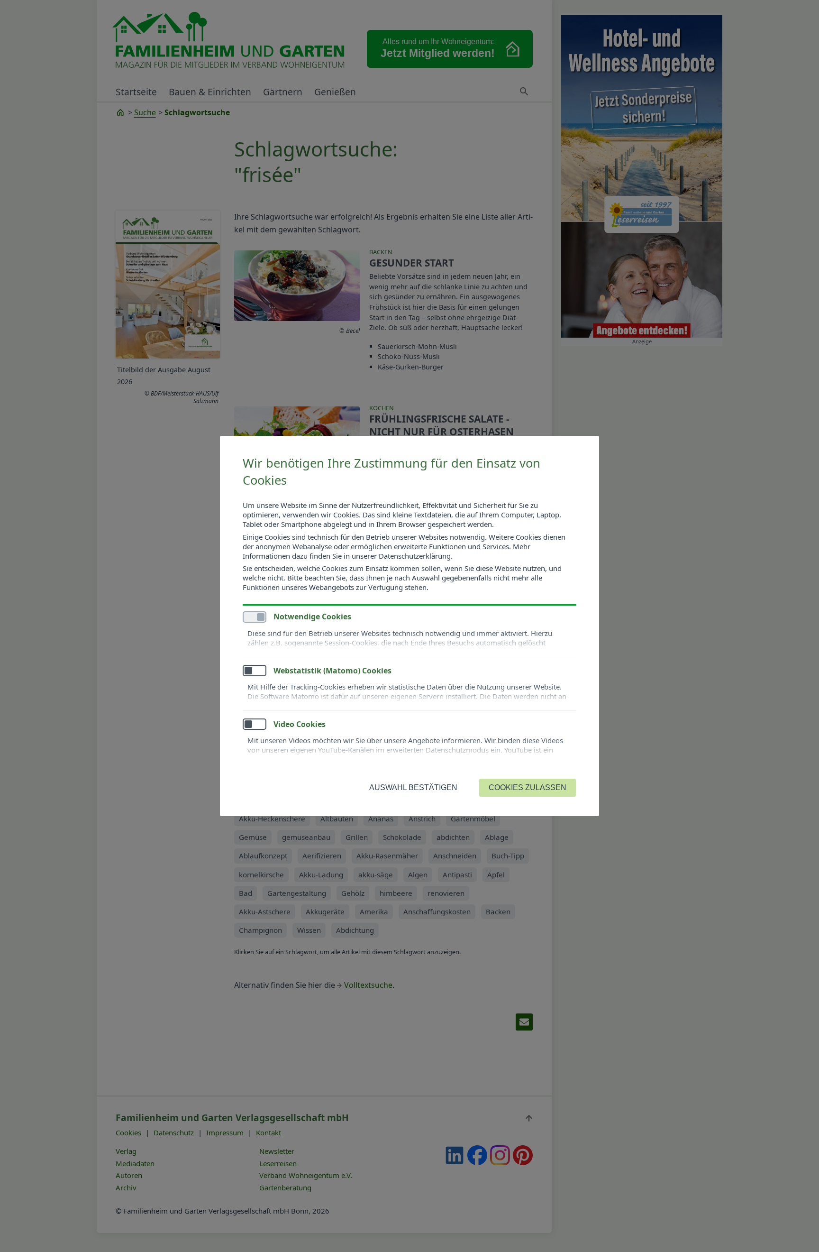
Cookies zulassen (527, 787)
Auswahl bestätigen (413, 787)
